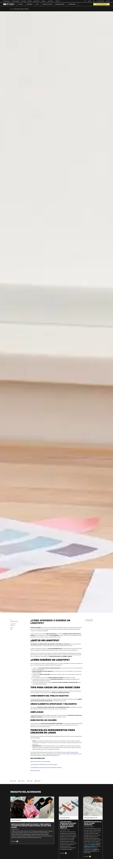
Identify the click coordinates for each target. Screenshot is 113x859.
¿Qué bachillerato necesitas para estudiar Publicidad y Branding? (46, 767)
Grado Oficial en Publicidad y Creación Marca (64, 653)
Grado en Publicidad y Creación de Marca (51, 753)
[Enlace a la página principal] (10, 4)
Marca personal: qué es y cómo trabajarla (40, 761)
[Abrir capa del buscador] (85, 1)
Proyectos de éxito (47, 4)
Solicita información (101, 4)
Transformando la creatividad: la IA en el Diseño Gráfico (43, 764)
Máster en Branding (35, 770)
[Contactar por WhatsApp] (93, 1)
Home (11, 8)
